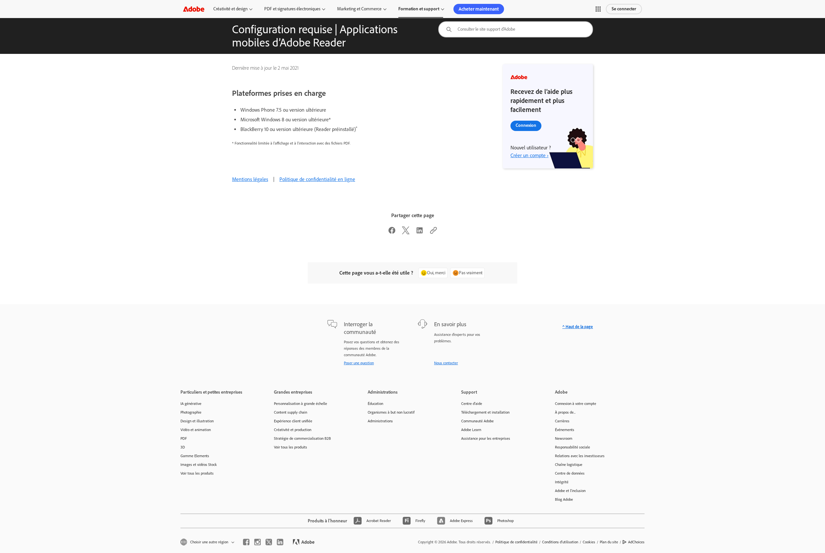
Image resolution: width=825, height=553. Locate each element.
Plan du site (609, 542)
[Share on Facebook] (392, 232)
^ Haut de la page (577, 326)
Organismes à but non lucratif (391, 412)
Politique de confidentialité (516, 542)
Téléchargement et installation (485, 412)
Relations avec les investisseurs (580, 456)
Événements (564, 429)
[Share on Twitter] (406, 232)
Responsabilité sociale (572, 447)
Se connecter (624, 9)
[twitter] (269, 542)
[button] (598, 9)
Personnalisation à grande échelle (300, 403)
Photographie (190, 412)
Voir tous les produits (197, 473)
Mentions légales (250, 179)
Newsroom (563, 438)
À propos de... (565, 412)
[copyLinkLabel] (433, 232)
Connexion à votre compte (575, 403)
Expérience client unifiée (293, 421)
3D (182, 447)
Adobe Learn (471, 429)
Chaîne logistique (568, 464)
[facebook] (246, 542)
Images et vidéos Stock (198, 464)
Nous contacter (446, 363)
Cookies (589, 542)
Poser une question (359, 363)
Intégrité (561, 482)
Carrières (562, 421)
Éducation (375, 403)
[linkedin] (280, 542)
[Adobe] (193, 9)
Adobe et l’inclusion (570, 490)
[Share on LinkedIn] (419, 232)
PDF (183, 438)
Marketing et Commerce (359, 9)
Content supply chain (290, 412)
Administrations (380, 421)
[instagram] (257, 542)
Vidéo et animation (195, 429)
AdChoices (636, 542)
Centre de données (570, 473)
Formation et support (418, 9)
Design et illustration (197, 421)
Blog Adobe (564, 499)
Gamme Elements (194, 456)
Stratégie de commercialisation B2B (302, 438)
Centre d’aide (471, 403)
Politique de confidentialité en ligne (317, 179)
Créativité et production (292, 429)
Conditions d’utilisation (560, 542)
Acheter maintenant (479, 9)
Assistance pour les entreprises (485, 438)
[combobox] (515, 29)
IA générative (190, 403)
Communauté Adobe (477, 421)
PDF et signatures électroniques (292, 9)
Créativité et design (230, 9)
